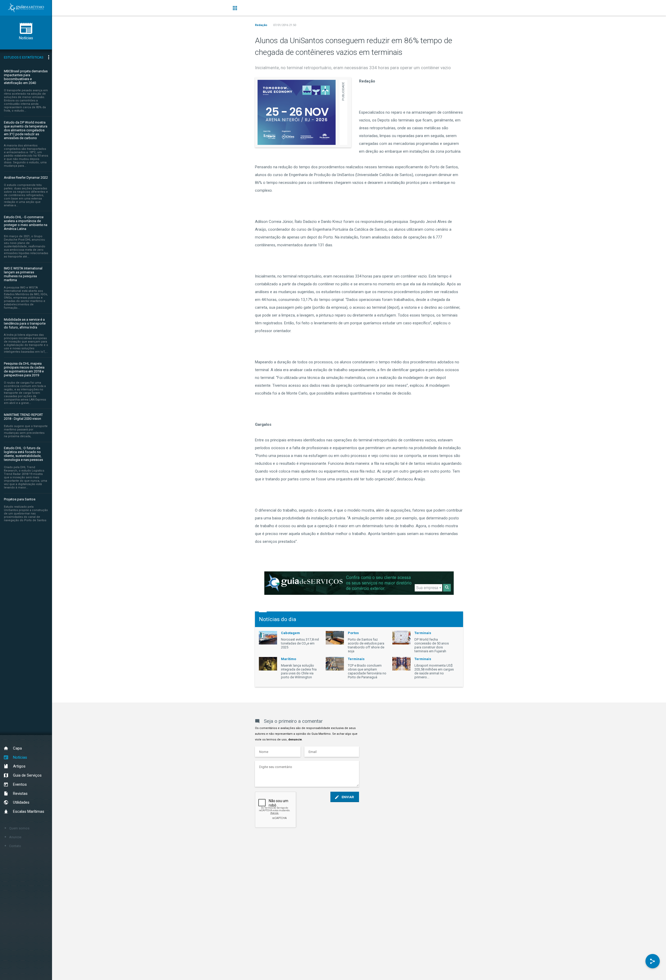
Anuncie (15, 837)
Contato (15, 846)
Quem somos (19, 828)
